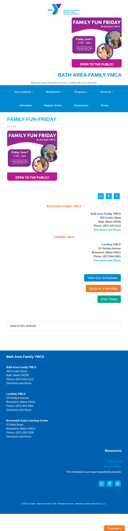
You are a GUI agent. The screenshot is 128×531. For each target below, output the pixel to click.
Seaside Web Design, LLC (95, 504)
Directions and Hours (107, 229)
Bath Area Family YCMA (46, 504)
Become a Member (103, 288)
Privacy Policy (113, 466)
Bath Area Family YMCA (64, 9)
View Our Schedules (103, 278)
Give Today (109, 299)
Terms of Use (114, 461)
